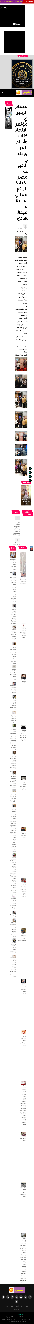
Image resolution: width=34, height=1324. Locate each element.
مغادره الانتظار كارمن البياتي (23, 1138)
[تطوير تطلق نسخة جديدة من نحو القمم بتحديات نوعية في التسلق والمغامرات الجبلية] (14, 920)
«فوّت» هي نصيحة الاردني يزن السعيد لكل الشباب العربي (13, 719)
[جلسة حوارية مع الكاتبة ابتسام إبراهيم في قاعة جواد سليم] (13, 555)
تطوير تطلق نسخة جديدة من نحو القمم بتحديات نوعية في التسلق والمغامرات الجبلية (13, 929)
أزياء (17, 1306)
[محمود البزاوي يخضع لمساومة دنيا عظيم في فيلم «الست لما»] (14, 696)
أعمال (7, 1306)
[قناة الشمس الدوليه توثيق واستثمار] (17, 1290)
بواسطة (21, 232)
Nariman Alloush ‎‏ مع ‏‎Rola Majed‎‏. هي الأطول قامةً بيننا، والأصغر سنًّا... (13, 634)
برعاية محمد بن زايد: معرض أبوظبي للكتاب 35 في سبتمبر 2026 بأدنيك (13, 903)
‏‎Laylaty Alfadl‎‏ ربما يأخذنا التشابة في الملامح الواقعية (13, 689)
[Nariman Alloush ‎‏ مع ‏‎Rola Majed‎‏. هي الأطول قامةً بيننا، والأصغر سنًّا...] (14, 627)
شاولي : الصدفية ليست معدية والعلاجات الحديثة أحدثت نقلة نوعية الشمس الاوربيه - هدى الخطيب (13, 762)
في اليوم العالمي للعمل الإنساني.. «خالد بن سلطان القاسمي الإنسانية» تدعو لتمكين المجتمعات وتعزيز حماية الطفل (13, 966)
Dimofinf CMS (19, 1315)
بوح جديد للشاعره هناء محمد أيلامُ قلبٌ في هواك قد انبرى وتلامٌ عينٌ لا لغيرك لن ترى (23, 736)
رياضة (12, 1306)
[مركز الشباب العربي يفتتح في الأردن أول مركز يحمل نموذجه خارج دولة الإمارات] (14, 790)
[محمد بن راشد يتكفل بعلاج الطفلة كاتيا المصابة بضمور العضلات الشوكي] (14, 667)
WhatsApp (17, 542)
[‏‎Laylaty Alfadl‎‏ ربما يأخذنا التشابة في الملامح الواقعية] (14, 683)
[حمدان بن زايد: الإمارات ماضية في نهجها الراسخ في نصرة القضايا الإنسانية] (14, 940)
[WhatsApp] (17, 540)
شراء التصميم (17, 1309)
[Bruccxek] (31, 548)
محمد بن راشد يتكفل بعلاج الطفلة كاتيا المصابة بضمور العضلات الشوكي (13, 674)
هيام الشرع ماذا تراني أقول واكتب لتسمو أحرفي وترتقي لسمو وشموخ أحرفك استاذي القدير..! (23, 889)
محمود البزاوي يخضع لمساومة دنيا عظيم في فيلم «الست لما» (13, 704)
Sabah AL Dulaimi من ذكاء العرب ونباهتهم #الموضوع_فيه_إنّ (22, 937)
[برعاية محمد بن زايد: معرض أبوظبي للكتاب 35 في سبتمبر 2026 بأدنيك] (14, 896)
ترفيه (22, 1306)
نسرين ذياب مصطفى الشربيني (23, 681)
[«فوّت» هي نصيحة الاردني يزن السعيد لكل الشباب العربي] (14, 712)
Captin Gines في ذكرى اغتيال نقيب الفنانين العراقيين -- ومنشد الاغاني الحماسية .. (23, 1040)
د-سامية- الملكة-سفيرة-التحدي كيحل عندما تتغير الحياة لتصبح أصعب (23, 1190)
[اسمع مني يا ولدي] (14, 912)
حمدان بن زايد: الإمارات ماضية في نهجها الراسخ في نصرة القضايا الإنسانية (13, 948)
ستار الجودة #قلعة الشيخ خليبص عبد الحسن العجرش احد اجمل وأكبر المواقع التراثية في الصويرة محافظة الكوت (16, 525)
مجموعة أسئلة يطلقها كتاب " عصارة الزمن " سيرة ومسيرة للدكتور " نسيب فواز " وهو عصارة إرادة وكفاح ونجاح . (13, 654)
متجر (27, 1306)
